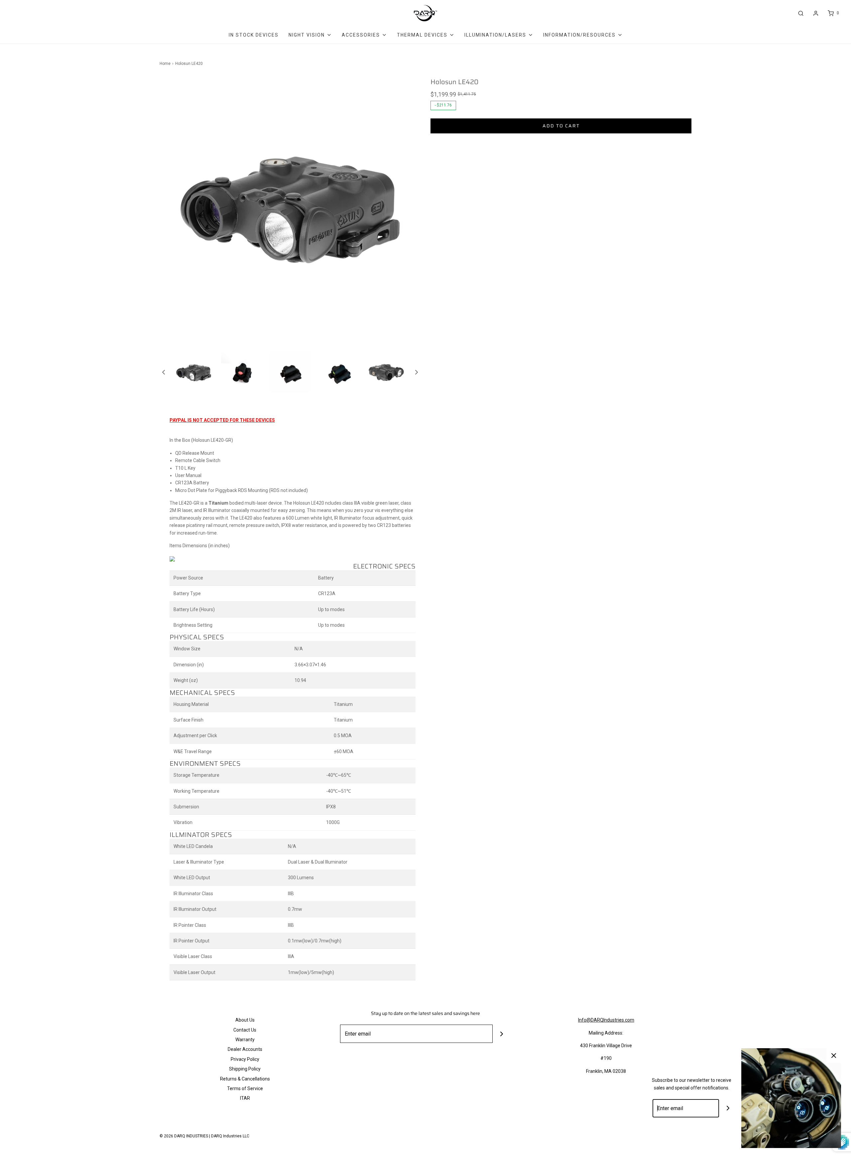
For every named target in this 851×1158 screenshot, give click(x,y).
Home (165, 63)
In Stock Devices (254, 35)
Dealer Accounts (245, 1049)
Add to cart (561, 125)
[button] (164, 372)
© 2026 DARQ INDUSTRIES (184, 1136)
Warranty (245, 1039)
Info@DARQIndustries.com (606, 1020)
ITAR (245, 1098)
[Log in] (816, 13)
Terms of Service (245, 1088)
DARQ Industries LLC (230, 1136)
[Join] (502, 1034)
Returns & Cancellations (245, 1078)
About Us (245, 1020)
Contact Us (244, 1030)
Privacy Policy (245, 1059)
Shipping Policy (245, 1069)
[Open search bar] (801, 13)
